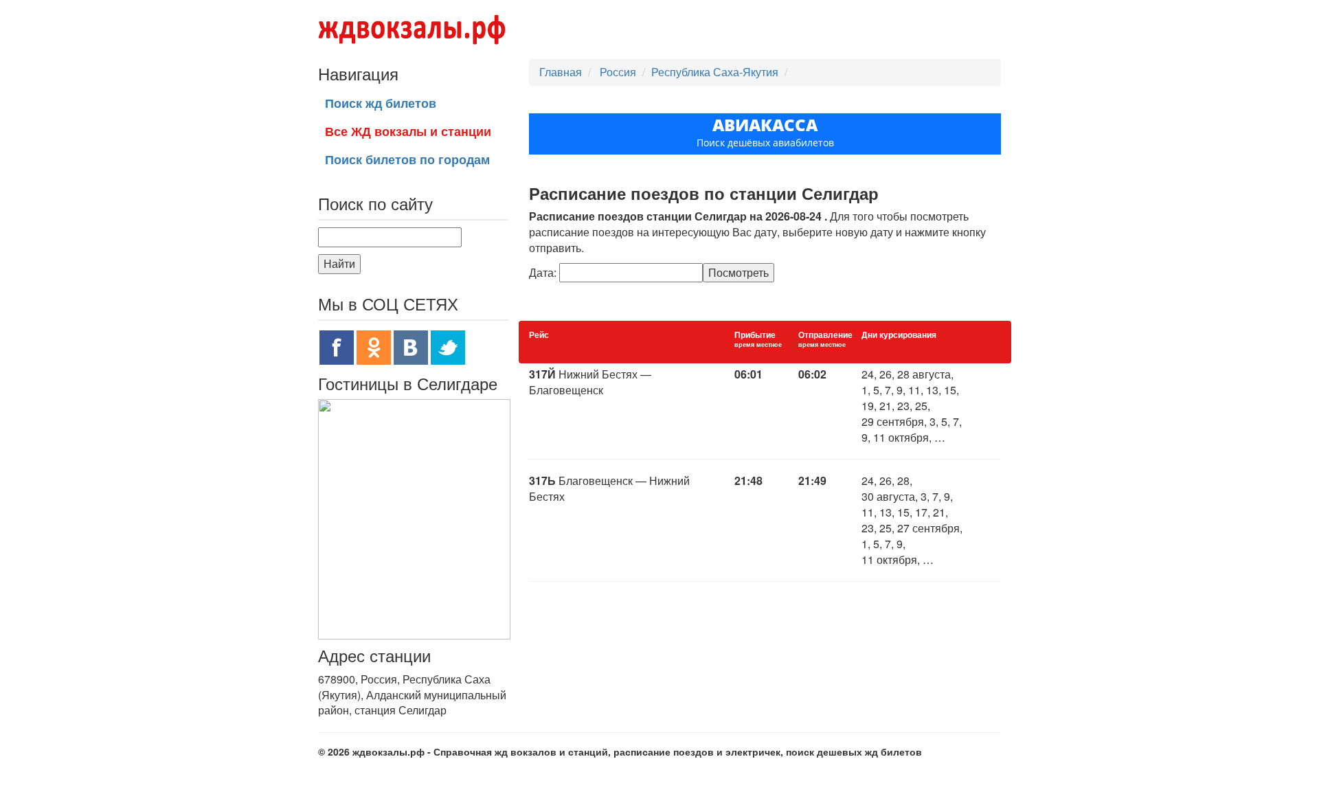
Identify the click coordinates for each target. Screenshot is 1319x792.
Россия (619, 72)
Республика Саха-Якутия (714, 72)
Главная (560, 72)
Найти (339, 263)
